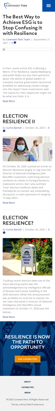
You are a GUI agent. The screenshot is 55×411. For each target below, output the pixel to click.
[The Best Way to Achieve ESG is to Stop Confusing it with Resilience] (27, 55)
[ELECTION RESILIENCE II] (27, 148)
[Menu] (48, 5)
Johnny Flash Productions (31, 405)
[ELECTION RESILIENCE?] (27, 256)
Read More (9, 101)
